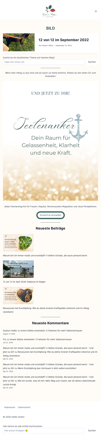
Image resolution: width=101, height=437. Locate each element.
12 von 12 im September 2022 (64, 40)
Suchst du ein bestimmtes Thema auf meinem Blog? (29, 57)
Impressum (9, 407)
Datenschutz (24, 407)
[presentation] (19, 42)
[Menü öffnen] (95, 11)
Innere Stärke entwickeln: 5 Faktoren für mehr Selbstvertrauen (51, 330)
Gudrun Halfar (47, 45)
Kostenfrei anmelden (50, 215)
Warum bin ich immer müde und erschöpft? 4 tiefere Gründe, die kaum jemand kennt (45, 255)
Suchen (92, 62)
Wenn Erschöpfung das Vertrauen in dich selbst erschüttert (47, 368)
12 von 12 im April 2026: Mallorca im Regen (24, 282)
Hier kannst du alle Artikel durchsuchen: (23, 426)
